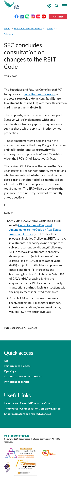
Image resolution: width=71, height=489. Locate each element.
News (50, 28)
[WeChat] (27, 16)
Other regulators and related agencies (27, 414)
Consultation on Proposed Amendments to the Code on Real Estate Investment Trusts (35, 229)
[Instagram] (33, 16)
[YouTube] (44, 16)
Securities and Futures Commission (11, 5)
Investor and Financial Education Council (28, 403)
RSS (6, 360)
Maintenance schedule (16, 435)
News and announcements (28, 28)
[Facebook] (16, 16)
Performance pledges (17, 366)
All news (8, 33)
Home (7, 28)
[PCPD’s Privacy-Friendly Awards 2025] (22, 452)
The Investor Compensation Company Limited (32, 408)
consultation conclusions (39, 94)
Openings (10, 371)
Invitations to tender (16, 381)
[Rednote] (38, 16)
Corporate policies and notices (23, 376)
